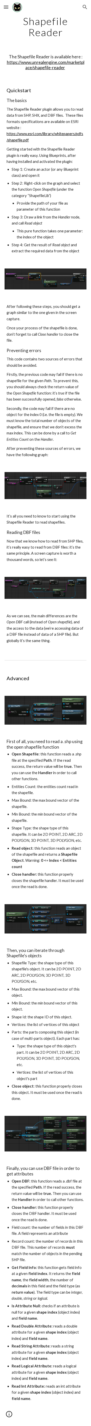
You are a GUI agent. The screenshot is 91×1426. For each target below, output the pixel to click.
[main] (45, 27)
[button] (6, 7)
